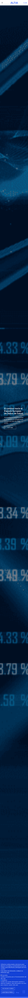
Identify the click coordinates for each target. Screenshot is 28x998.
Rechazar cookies (8, 988)
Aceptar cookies (7, 992)
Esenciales (5, 975)
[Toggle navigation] (2, 2)
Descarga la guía (12, 426)
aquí (8, 972)
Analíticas (4, 980)
